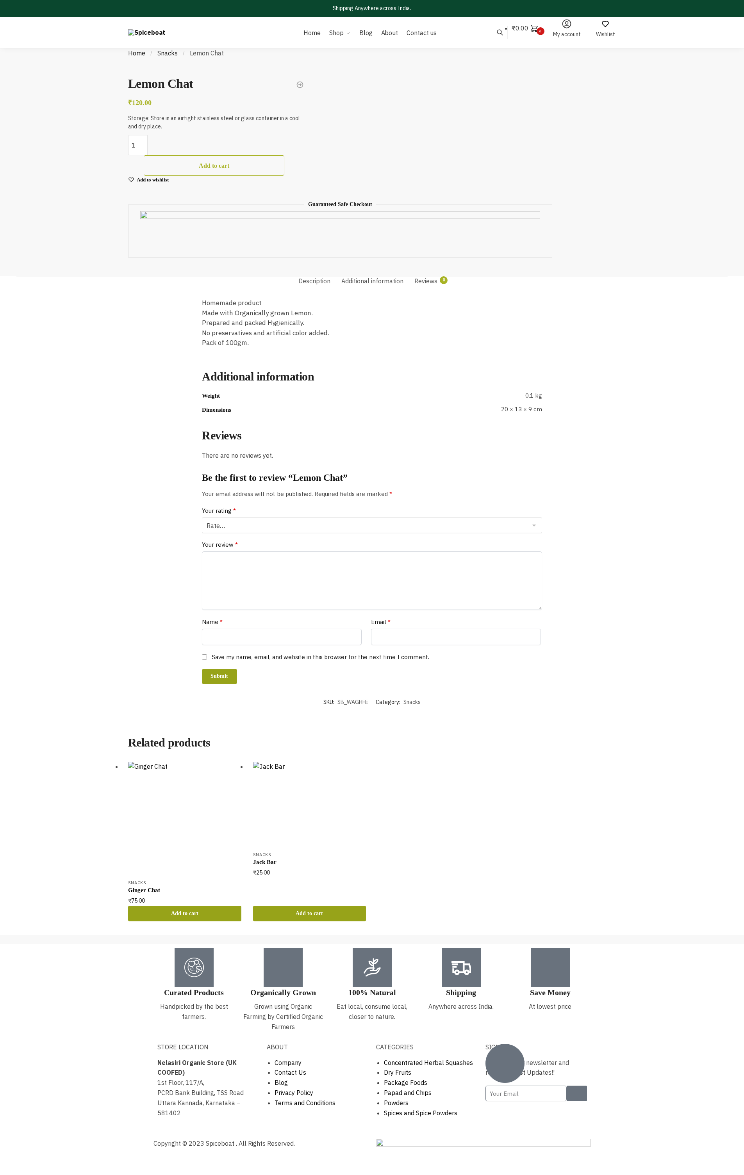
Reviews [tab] (425, 281)
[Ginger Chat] (184, 818)
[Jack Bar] (309, 804)
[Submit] (577, 1093)
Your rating (219, 510)
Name (212, 622)
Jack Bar (265, 862)
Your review (220, 544)
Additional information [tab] (372, 281)
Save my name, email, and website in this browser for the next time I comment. (320, 657)
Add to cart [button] (184, 913)
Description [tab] (314, 281)
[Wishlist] (230, 773)
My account (567, 34)
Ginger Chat (144, 890)
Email (381, 622)
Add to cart (214, 165)
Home (136, 53)
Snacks (167, 53)
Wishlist (605, 34)
